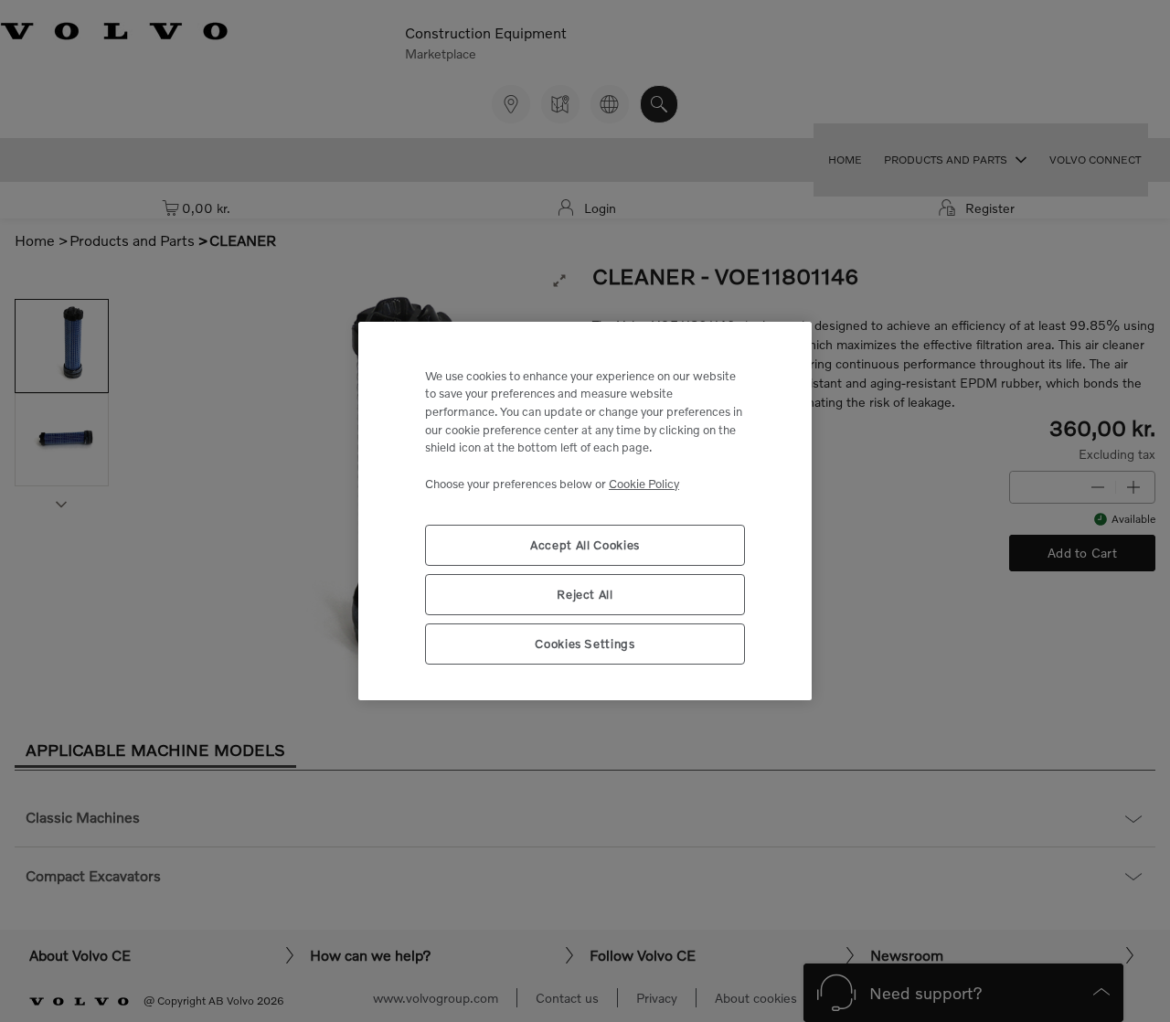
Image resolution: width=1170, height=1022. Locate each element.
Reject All (585, 594)
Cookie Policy (644, 483)
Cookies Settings (585, 643)
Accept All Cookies (585, 545)
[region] (585, 511)
